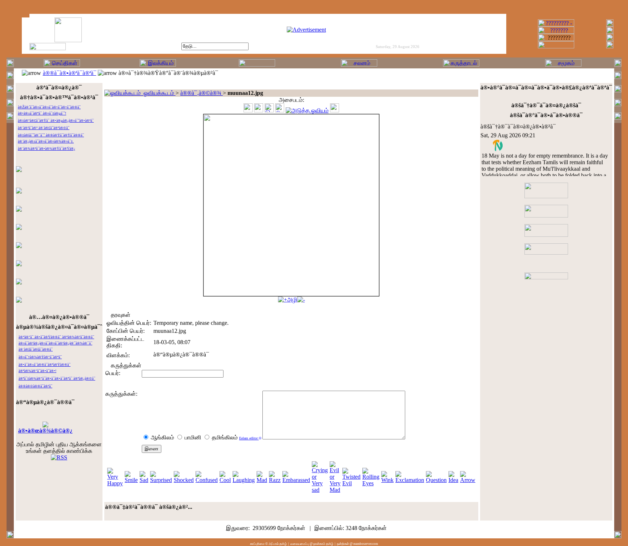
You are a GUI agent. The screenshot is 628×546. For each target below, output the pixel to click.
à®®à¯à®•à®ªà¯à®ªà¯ (69, 73)
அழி (292, 299)
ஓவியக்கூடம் (158, 93)
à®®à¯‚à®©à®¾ (201, 93)
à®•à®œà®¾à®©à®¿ (45, 430)
